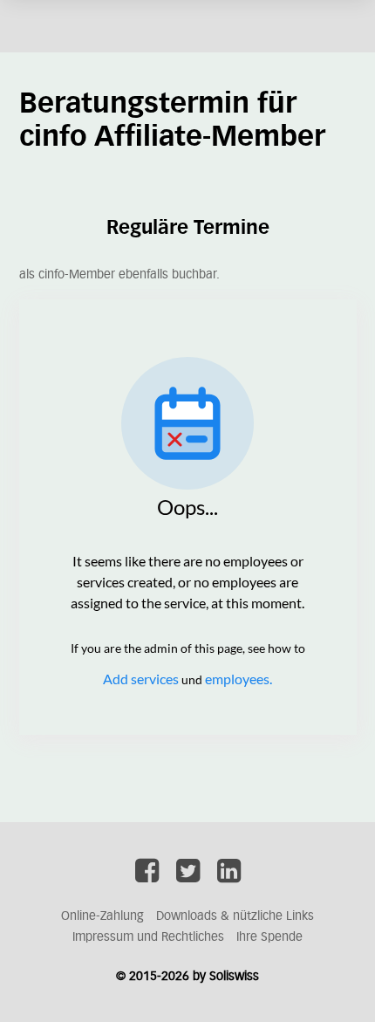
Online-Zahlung (102, 916)
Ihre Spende (269, 937)
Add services (142, 678)
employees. (238, 678)
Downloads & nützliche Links (235, 916)
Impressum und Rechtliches (148, 937)
